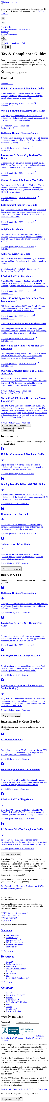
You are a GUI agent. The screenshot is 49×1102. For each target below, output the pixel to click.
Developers (42, 1089)
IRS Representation (13, 942)
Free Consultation (8, 886)
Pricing (9, 34)
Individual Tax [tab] (11, 425)
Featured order (7, 431)
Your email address (8, 1022)
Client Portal (10, 43)
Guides (4, 34)
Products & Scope (13, 964)
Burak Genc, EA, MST (15, 995)
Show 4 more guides (12, 716)
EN (3, 40)
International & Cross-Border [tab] (12, 428)
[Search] (3, 43)
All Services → (7, 951)
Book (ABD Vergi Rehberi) (17, 978)
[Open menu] (8, 47)
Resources (7, 956)
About (14, 34)
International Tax (12, 940)
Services (4, 32)
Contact (9, 1007)
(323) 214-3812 (9, 920)
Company (7, 987)
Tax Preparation (12, 935)
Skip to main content (9, 2)
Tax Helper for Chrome (15, 969)
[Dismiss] (3, 18)
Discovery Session (13, 1011)
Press (8, 1004)
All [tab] (3, 425)
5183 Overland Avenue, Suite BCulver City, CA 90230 (14, 914)
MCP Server (32, 1089)
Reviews (9, 997)
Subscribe (5, 1025)
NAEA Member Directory (21, 1038)
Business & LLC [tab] (24, 425)
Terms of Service (20, 1089)
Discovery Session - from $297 (29, 886)
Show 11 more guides (13, 569)
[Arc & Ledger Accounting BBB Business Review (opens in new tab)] (18, 1036)
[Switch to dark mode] (3, 37)
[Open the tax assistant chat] (20, 1099)
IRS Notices (11, 973)
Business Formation (14, 944)
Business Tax (11, 938)
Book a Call (20, 43)
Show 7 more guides (12, 855)
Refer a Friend (11, 1000)
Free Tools (10, 966)
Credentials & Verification (16, 1002)
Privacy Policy (7, 1089)
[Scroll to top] (16, 1099)
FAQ (8, 975)
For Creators (11, 947)
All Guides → (6, 982)
